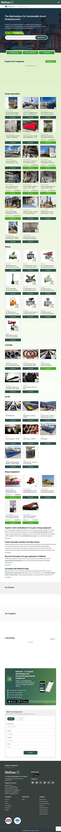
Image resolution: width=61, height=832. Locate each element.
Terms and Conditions (44, 803)
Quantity (9, 730)
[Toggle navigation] (58, 2)
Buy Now (48, 142)
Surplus (18, 33)
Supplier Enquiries (43, 809)
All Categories (10, 6)
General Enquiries (43, 807)
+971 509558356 (16, 790)
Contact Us (47, 52)
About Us (7, 799)
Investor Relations (43, 814)
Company (9, 737)
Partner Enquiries (43, 812)
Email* (8, 744)
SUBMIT (30, 753)
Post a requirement (30, 52)
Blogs (23, 799)
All (9, 33)
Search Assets (14, 52)
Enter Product (10, 723)
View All (52, 639)
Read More (8, 538)
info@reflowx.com (13, 793)
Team (6, 801)
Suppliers (7, 809)
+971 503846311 (14, 792)
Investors (7, 803)
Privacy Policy (42, 799)
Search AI (40, 37)
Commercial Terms (43, 801)
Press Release (8, 805)
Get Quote (13, 117)
